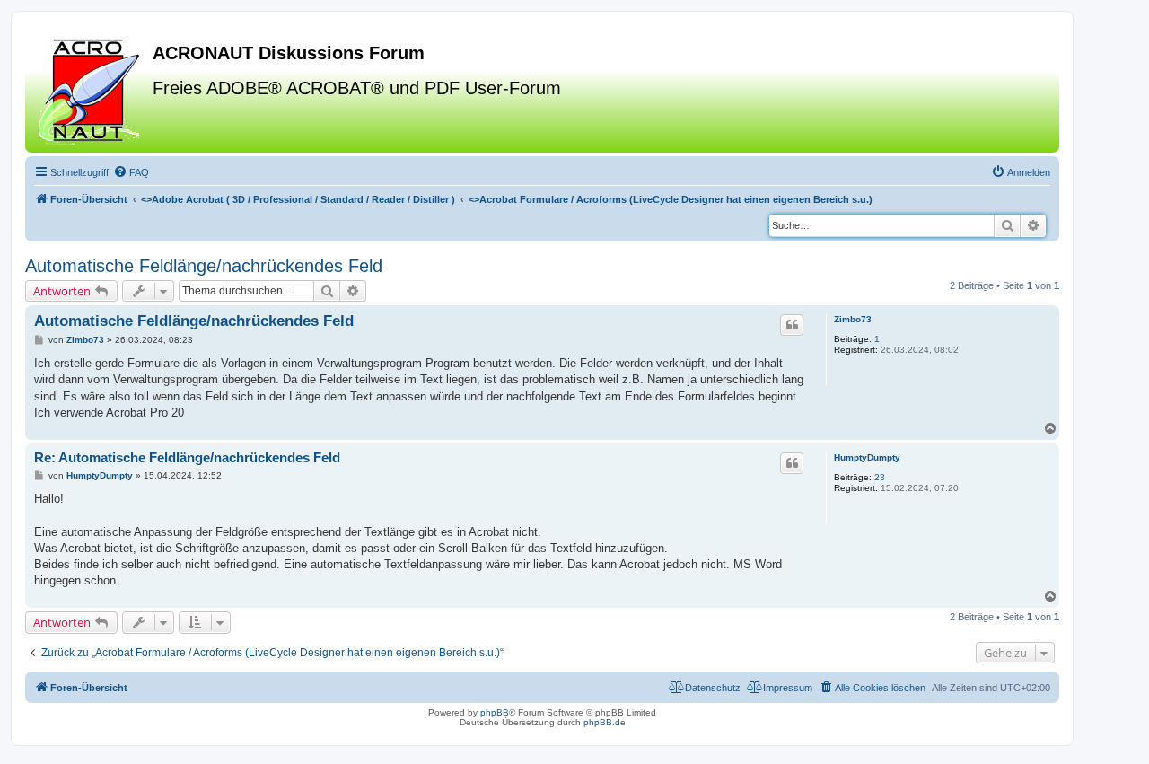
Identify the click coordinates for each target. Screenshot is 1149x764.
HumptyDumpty (867, 457)
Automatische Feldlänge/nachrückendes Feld (203, 266)
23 (879, 477)
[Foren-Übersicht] (91, 89)
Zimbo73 (853, 319)
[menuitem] (131, 172)
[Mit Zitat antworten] (791, 325)
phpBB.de (604, 722)
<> (298, 199)
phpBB (494, 712)
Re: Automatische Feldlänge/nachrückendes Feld (187, 457)
